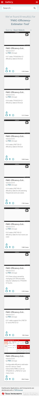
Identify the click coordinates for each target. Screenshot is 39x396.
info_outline (13, 71)
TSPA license (18, 390)
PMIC (9, 53)
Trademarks (26, 394)
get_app (10, 71)
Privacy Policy (33, 394)
